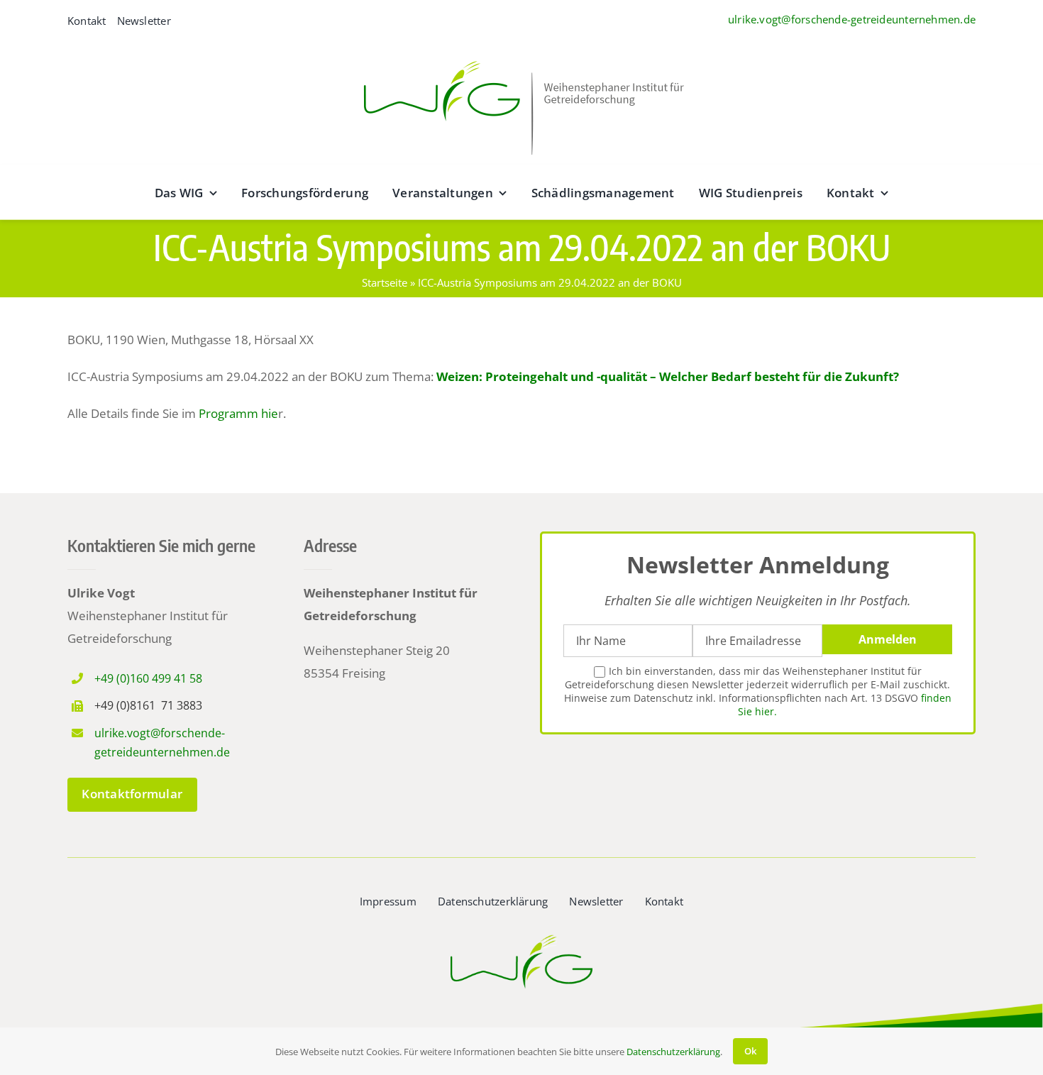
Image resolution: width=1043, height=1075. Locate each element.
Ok (750, 1050)
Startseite (384, 282)
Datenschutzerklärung (673, 1051)
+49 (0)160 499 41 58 (148, 678)
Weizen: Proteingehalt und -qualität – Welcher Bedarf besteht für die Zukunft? (667, 376)
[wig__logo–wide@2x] (521, 57)
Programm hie (238, 413)
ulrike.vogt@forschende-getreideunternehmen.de (852, 19)
